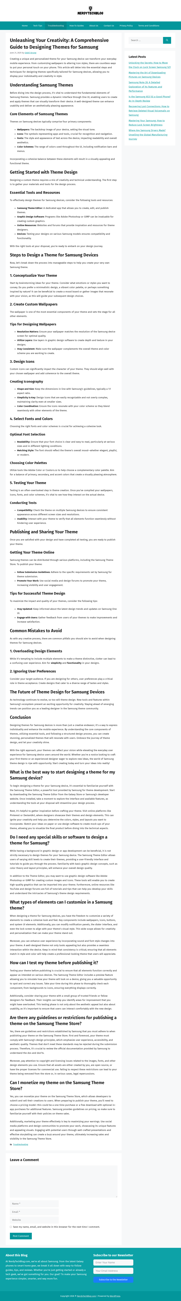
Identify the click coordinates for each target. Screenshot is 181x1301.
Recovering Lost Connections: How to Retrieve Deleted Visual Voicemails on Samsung (149, 111)
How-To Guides (76, 25)
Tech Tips (37, 25)
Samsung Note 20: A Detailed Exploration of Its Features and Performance (145, 87)
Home (25, 25)
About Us (93, 25)
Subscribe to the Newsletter (113, 1279)
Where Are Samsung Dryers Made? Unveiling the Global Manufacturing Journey (148, 134)
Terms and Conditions (148, 25)
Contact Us (109, 25)
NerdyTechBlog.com (86, 1296)
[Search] (167, 40)
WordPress (115, 1296)
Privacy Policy (126, 25)
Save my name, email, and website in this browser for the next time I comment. (56, 1226)
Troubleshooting (56, 25)
